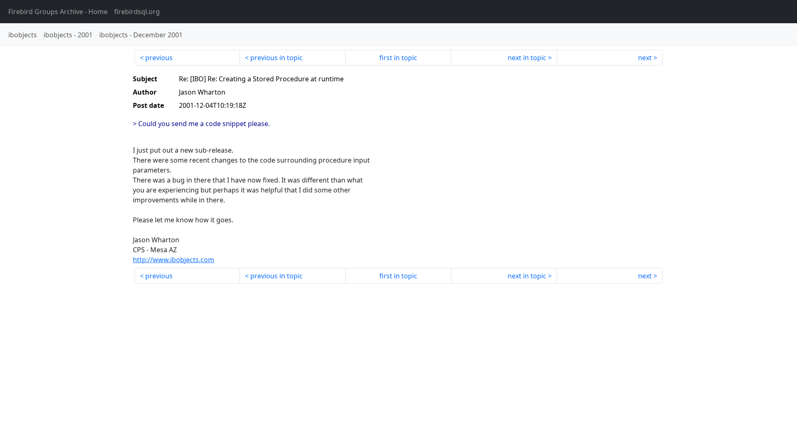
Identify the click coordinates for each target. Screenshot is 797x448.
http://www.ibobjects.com (173, 259)
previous (159, 57)
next (645, 57)
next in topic (527, 57)
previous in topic (276, 57)
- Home (58, 11)
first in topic (398, 57)
